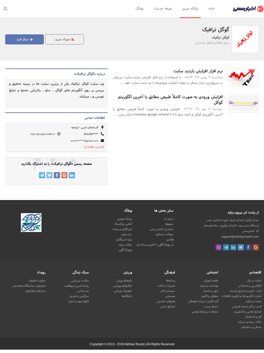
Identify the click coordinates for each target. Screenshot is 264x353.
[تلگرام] (226, 247)
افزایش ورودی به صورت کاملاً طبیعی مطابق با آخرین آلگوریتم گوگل (170, 100)
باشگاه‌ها (127, 296)
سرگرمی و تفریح (79, 296)
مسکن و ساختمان (251, 327)
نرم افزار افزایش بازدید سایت (198, 71)
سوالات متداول (165, 234)
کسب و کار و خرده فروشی (246, 306)
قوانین (170, 239)
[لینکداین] (233, 247)
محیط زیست (211, 306)
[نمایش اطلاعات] (94, 147)
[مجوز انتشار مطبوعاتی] (31, 223)
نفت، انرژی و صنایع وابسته (245, 291)
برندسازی (126, 234)
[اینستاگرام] (219, 247)
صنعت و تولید (253, 301)
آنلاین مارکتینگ (123, 224)
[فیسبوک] (248, 247)
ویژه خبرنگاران (124, 239)
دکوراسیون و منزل (78, 301)
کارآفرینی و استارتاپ (249, 285)
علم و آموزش (210, 280)
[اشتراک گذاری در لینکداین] (72, 175)
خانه (212, 9)
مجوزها (169, 224)
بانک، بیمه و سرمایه (249, 322)
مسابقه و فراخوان (35, 291)
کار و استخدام (253, 316)
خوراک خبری (63, 39)
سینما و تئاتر (167, 291)
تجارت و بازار (254, 280)
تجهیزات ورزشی (123, 291)
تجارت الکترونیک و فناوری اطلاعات (241, 296)
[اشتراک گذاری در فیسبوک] (57, 175)
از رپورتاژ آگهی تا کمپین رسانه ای (155, 244)
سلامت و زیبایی (80, 280)
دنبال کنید (22, 39)
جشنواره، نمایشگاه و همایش (29, 285)
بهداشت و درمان (209, 285)
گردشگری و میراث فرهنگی (203, 301)
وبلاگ (139, 9)
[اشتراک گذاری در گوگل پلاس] (64, 175)
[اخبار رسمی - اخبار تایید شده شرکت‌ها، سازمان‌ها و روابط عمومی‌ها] (248, 9)
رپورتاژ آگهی (125, 250)
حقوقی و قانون (209, 296)
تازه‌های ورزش (124, 280)
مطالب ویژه (125, 244)
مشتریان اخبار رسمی (162, 229)
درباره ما (169, 219)
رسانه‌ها (170, 280)
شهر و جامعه (210, 291)
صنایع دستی (168, 306)
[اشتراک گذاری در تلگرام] (42, 175)
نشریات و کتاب (166, 285)
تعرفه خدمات (163, 9)
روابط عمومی (124, 219)
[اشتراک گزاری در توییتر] (49, 175)
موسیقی (170, 296)
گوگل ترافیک (215, 30)
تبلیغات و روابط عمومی (205, 311)
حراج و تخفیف (37, 280)
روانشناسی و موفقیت (76, 285)
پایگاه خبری (190, 9)
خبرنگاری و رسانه (122, 229)
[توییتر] (241, 247)
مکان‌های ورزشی (122, 285)
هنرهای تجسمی (166, 301)
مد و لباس (83, 291)
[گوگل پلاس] (256, 247)
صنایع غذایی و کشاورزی (247, 311)
